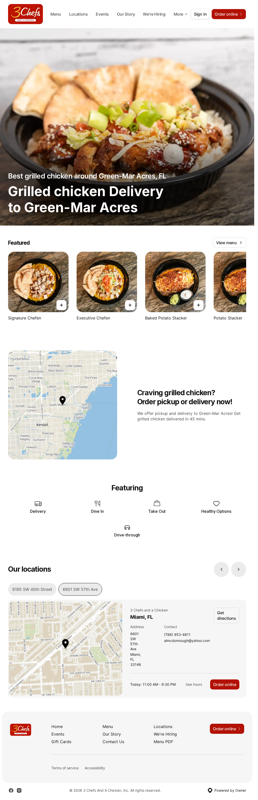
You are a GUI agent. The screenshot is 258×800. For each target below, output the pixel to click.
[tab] (32, 589)
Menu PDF (163, 741)
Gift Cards (61, 741)
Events (102, 14)
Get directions (226, 615)
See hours (194, 684)
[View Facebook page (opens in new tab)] (11, 790)
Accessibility (95, 768)
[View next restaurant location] (238, 569)
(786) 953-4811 (177, 634)
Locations (78, 14)
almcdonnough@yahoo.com (187, 640)
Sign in (200, 14)
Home (57, 726)
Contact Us (113, 741)
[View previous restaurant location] (221, 569)
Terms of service (65, 768)
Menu (55, 14)
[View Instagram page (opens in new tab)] (19, 790)
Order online (224, 684)
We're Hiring (154, 14)
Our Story (126, 14)
